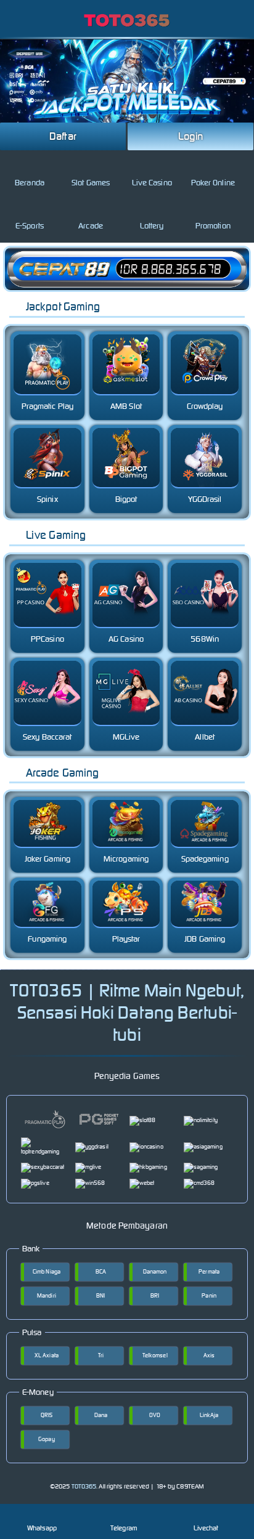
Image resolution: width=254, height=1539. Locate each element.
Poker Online (213, 182)
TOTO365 (84, 1486)
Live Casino (152, 182)
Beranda (29, 182)
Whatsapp (42, 1528)
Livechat (206, 1528)
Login (190, 136)
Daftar (62, 136)
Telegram (123, 1528)
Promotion (213, 225)
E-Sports (29, 225)
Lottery (152, 225)
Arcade (90, 225)
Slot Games (91, 182)
